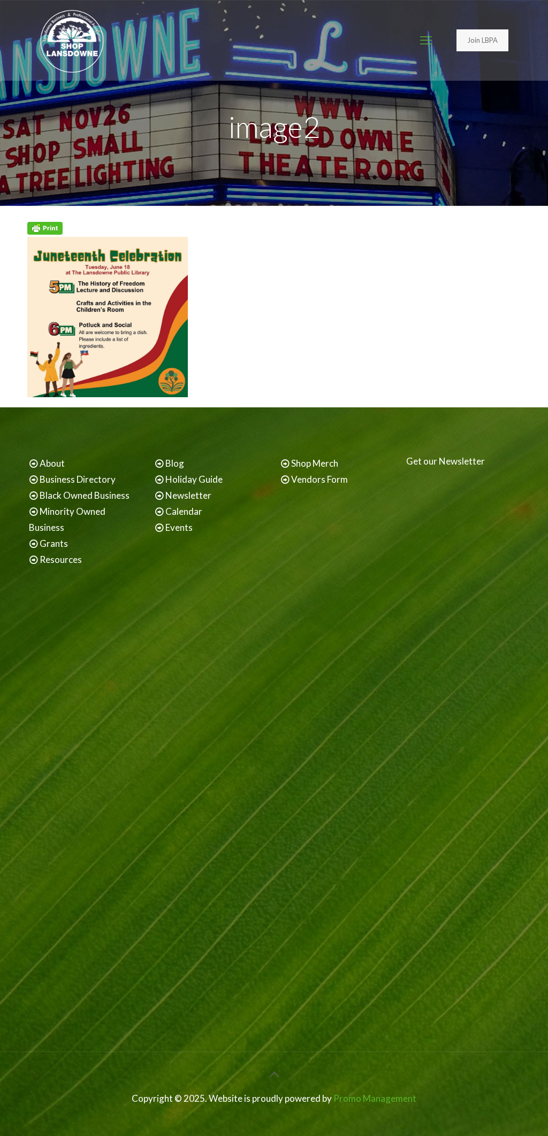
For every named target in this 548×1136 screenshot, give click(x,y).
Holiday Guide (194, 479)
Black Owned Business (85, 495)
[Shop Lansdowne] (72, 40)
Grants (54, 543)
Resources (61, 559)
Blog (174, 463)
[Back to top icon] (274, 1074)
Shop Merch (314, 463)
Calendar (183, 511)
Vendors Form (319, 479)
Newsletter (188, 495)
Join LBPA (482, 40)
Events (179, 527)
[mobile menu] (426, 40)
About (52, 463)
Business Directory (78, 479)
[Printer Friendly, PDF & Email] (45, 231)
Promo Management (374, 1098)
